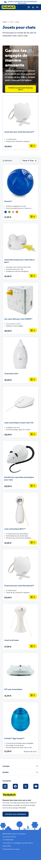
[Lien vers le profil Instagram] (5, 786)
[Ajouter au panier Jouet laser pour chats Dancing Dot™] (33, 146)
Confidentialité (8, 840)
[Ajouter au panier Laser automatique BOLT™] (33, 542)
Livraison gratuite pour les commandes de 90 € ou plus (22, 2)
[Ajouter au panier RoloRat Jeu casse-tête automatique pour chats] (33, 486)
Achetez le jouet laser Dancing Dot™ (20, 89)
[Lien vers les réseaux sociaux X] (25, 786)
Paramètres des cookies (12, 849)
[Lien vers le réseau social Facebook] (15, 786)
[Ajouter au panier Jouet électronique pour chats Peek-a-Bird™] (33, 276)
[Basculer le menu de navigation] (37, 7)
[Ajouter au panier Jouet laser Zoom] (33, 379)
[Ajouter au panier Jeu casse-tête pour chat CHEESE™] (33, 330)
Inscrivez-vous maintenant (15, 814)
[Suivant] (39, 2)
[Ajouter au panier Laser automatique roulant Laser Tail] (33, 434)
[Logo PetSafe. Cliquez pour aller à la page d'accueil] (8, 7)
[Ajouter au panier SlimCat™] (33, 216)
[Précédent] (2, 2)
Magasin (5, 22)
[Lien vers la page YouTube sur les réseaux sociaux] (35, 786)
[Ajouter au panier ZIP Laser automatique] (33, 695)
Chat (11, 22)
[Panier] (29, 7)
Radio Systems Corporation (17, 834)
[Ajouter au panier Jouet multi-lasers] (33, 646)
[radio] (5, 212)
